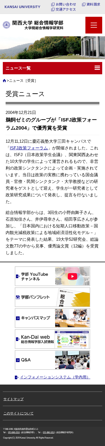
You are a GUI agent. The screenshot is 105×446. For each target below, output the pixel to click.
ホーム (5, 82)
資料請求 (93, 4)
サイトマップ (13, 399)
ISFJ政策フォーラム (29, 148)
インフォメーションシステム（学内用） (55, 377)
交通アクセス (66, 9)
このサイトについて (18, 413)
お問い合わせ (66, 4)
